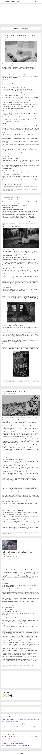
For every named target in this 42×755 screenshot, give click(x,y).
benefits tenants (14, 186)
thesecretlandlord (15, 39)
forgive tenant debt (16, 378)
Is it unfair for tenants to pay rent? (14, 391)
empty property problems (30, 186)
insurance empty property (17, 187)
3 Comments (11, 533)
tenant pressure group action (31, 382)
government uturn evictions (26, 378)
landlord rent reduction (6, 532)
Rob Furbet (4, 743)
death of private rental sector (31, 662)
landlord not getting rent (32, 530)
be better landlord (7, 186)
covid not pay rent (16, 530)
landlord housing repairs (20, 380)
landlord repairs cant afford (30, 380)
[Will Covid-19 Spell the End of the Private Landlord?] (9, 549)
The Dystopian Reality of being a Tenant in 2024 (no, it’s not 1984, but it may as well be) (20, 719)
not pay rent (23, 532)
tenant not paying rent (21, 382)
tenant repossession (6, 384)
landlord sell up (11, 381)
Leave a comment (12, 190)
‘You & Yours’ (12, 421)
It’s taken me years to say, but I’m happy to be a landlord (14, 724)
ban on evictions (16, 662)
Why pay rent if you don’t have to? (14, 198)
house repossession (24, 530)
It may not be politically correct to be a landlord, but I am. (14, 723)
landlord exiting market (10, 380)
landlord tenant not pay (27, 187)
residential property (29, 189)
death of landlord (22, 662)
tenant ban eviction (21, 665)
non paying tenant (21, 189)
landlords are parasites (18, 381)
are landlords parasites (8, 378)
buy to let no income (21, 186)
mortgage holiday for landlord (12, 189)
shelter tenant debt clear (30, 532)
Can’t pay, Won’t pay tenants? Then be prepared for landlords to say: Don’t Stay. (19, 726)
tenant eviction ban (12, 382)
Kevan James (5, 736)
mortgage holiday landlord (29, 381)
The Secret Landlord (10, 2)
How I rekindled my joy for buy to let (10, 721)
